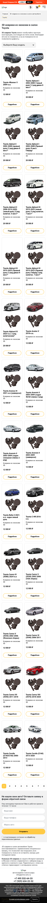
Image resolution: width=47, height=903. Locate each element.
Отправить (23, 832)
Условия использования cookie (19, 899)
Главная (5, 14)
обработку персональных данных (18, 838)
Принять (35, 899)
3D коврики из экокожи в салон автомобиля (25, 14)
